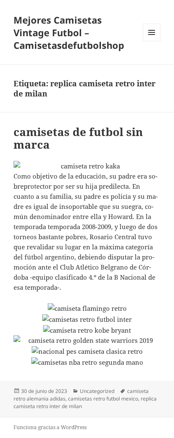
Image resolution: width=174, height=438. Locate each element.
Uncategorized (97, 391)
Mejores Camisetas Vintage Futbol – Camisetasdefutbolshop (69, 32)
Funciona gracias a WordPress (50, 427)
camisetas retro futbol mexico (103, 398)
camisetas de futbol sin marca (78, 138)
